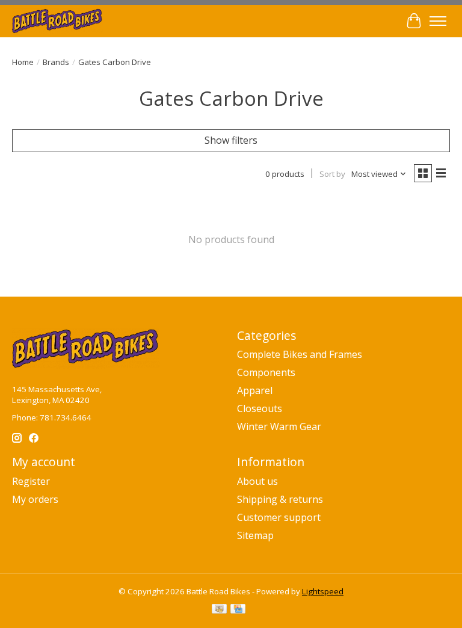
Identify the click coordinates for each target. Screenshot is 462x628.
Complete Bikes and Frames (299, 354)
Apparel (255, 390)
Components (266, 372)
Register (31, 481)
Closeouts (259, 408)
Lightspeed (322, 591)
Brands (56, 62)
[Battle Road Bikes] (57, 20)
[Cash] (219, 610)
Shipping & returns (280, 499)
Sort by (332, 173)
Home (23, 62)
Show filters (231, 140)
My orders (35, 499)
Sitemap (255, 535)
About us (257, 481)
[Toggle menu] (438, 21)
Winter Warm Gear (279, 426)
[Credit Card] (237, 610)
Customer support (279, 517)
